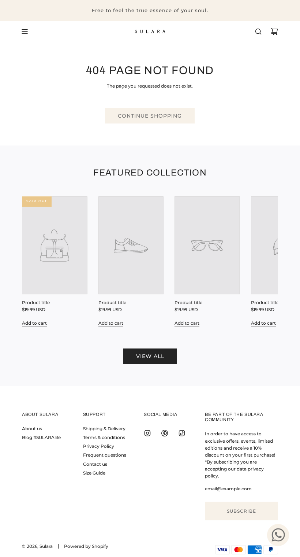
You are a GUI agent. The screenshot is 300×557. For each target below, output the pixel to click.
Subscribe (241, 511)
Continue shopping (150, 115)
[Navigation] (24, 31)
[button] (35, 261)
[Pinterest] (165, 433)
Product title (36, 302)
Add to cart (34, 323)
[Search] (258, 31)
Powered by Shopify (86, 546)
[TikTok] (182, 433)
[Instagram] (147, 433)
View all (150, 356)
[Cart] (274, 31)
